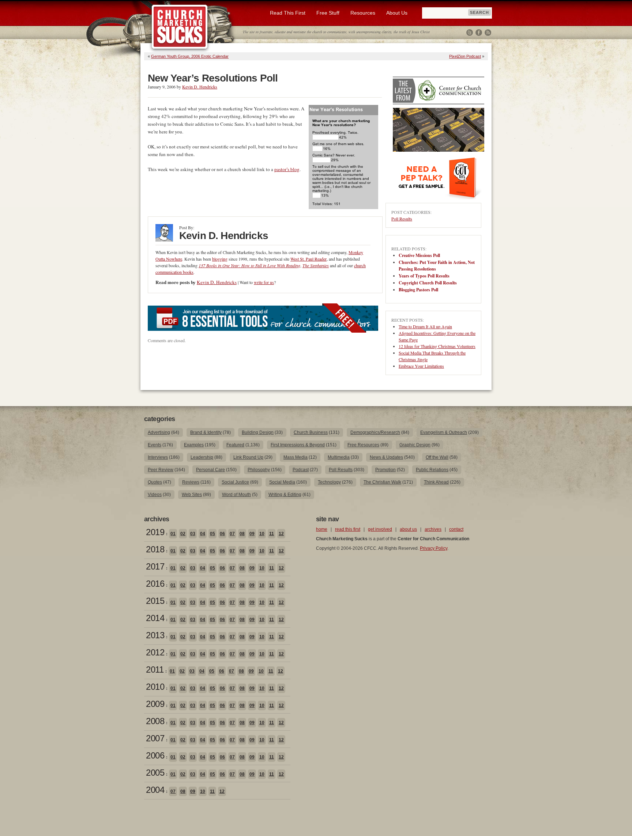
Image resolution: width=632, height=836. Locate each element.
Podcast (301, 469)
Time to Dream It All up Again (425, 326)
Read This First (287, 13)
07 (232, 533)
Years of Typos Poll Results (424, 276)
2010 (155, 687)
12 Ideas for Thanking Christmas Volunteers (437, 346)
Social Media (282, 482)
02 (182, 533)
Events (154, 444)
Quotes (155, 482)
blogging (219, 259)
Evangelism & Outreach (443, 432)
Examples (194, 444)
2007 (155, 738)
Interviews (158, 457)
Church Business (311, 432)
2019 (155, 532)
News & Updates (386, 457)
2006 (155, 755)
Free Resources (363, 444)
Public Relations (432, 469)
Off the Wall (437, 457)
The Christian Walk (382, 482)
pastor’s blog (287, 169)
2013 (155, 635)
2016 (155, 584)
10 (261, 533)
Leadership (202, 457)
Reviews (190, 482)
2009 (155, 704)
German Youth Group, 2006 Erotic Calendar (190, 56)
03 (192, 533)
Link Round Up (248, 457)
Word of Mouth (236, 494)
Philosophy (259, 469)
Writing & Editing (284, 494)
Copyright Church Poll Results (428, 283)
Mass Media (295, 457)
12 (281, 533)
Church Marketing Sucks (180, 27)
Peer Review (160, 469)
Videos (155, 494)
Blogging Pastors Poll (418, 290)
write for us (264, 282)
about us (408, 529)
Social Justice (235, 482)
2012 (155, 652)
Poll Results (401, 219)
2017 (155, 566)
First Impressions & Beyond (298, 444)
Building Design (258, 432)
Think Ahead (436, 482)
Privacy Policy (433, 548)
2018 (155, 549)
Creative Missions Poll (419, 255)
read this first (347, 529)
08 (242, 533)
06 (222, 533)
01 (173, 533)
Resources (362, 13)
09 (252, 533)
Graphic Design (414, 444)
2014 (155, 618)
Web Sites (192, 494)
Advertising (159, 432)
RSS (488, 32)
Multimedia (339, 457)
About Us (396, 13)
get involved (380, 529)
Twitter (469, 32)
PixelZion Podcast (465, 56)
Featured (235, 444)
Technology (329, 482)
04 (202, 533)
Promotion (385, 469)
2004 (155, 790)
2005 (155, 773)
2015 (155, 601)
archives (433, 529)
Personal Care (210, 469)
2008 (155, 721)
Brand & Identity (206, 432)
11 (271, 533)
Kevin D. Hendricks (199, 87)
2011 (154, 669)
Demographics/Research (375, 432)
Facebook (478, 32)
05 (212, 533)
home (321, 529)
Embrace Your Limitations (421, 366)
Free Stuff (327, 13)
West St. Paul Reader (308, 259)
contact (456, 529)
